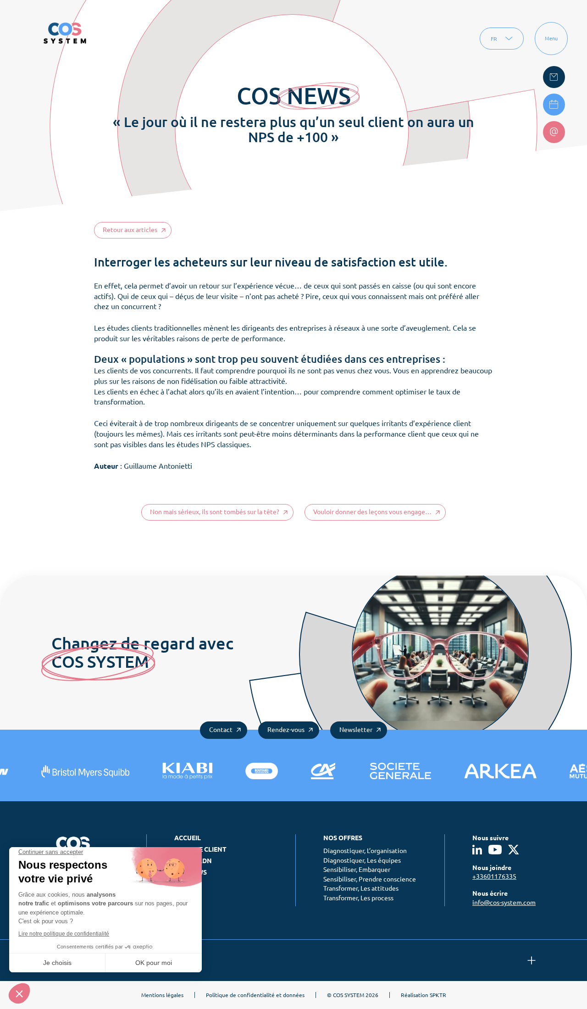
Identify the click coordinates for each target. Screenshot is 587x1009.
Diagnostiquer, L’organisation (365, 850)
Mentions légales (162, 995)
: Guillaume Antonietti (143, 466)
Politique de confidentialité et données (255, 995)
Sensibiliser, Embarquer (356, 869)
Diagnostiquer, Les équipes (362, 860)
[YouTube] (495, 849)
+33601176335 (494, 876)
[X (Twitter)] (514, 849)
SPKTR (438, 995)
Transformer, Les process (358, 898)
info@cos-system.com (504, 902)
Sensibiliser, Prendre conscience (369, 879)
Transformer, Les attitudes (361, 888)
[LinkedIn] (477, 849)
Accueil (187, 838)
